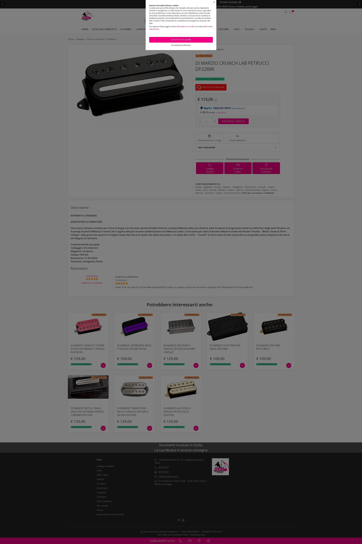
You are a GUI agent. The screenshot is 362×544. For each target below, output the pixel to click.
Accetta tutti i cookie (181, 39)
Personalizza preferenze (181, 45)
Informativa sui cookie (185, 26)
